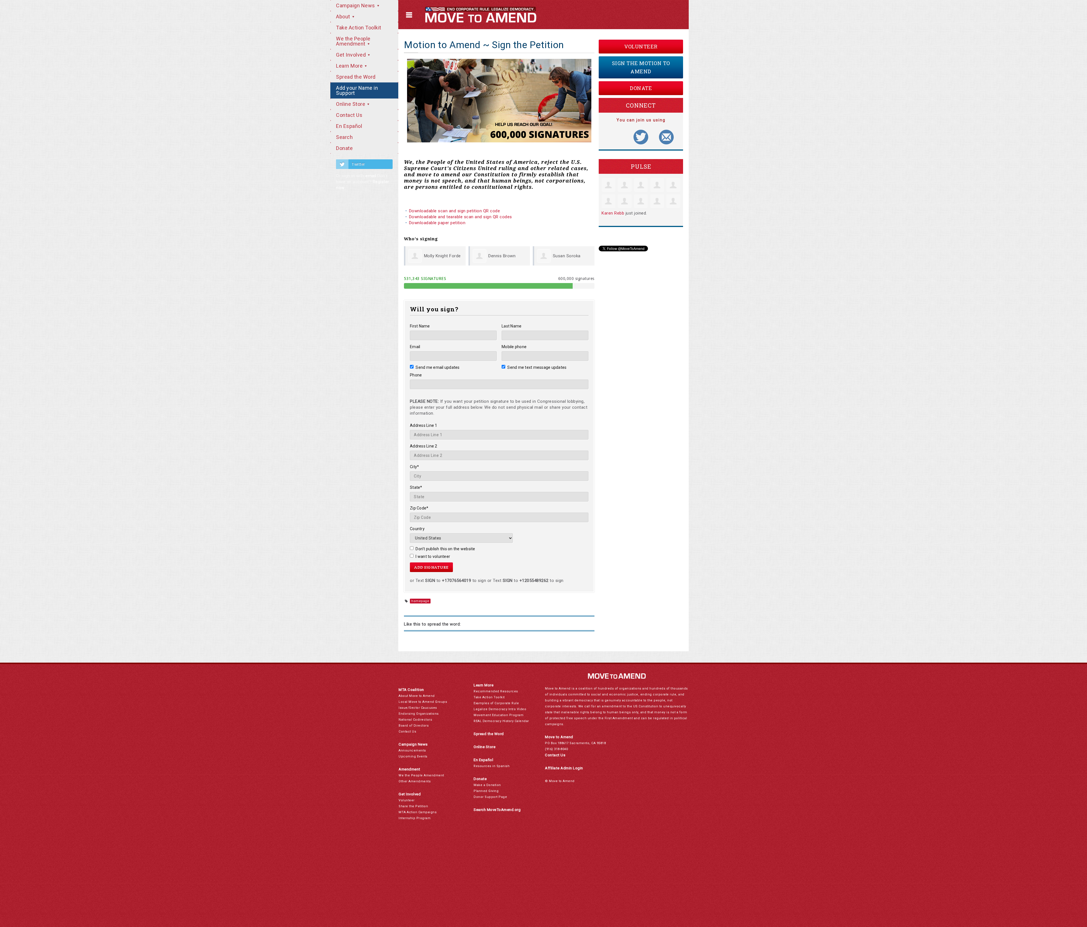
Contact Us (349, 115)
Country (417, 528)
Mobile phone (514, 346)
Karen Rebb (613, 213)
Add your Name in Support (357, 90)
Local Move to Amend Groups (423, 702)
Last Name (511, 326)
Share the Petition (413, 806)
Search (344, 137)
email (370, 175)
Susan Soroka (567, 255)
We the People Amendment (353, 41)
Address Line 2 (423, 446)
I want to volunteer (433, 556)
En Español (349, 126)
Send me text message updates (536, 367)
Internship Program (415, 818)
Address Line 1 (423, 425)
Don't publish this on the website (445, 549)
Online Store (351, 104)
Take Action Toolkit (358, 28)
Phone (416, 375)
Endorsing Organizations (419, 714)
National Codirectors (415, 720)
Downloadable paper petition (438, 222)
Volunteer (641, 46)
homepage (420, 601)
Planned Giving (486, 791)
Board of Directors (414, 725)
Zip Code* (419, 508)
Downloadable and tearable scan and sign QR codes (460, 216)
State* (416, 487)
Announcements (412, 750)
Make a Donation (487, 785)
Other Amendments (415, 781)
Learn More (350, 66)
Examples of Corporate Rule (496, 703)
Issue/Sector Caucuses (418, 708)
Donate (344, 148)
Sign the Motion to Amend (641, 67)
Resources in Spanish (492, 766)
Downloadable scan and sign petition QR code (454, 210)
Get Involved (351, 55)
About (343, 17)
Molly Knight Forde (442, 255)
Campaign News (356, 5)
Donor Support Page (490, 797)
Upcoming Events (413, 756)
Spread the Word (356, 77)
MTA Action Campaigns (417, 812)
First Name (420, 326)
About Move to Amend (417, 696)
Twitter (358, 164)
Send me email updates (438, 367)
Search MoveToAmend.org (497, 810)
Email (415, 346)
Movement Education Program (498, 715)
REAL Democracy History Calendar (501, 721)
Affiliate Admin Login (564, 768)
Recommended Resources (496, 691)
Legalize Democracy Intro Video (500, 709)
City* (414, 466)
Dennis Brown (501, 255)
